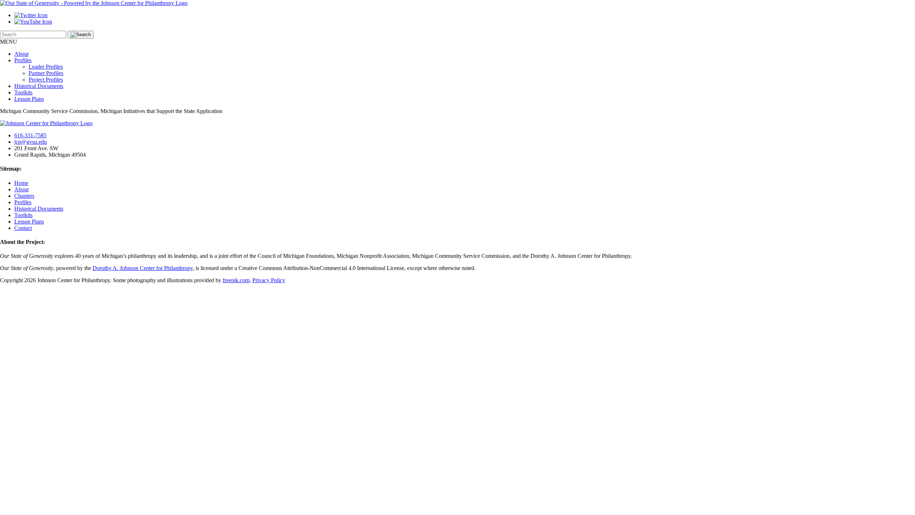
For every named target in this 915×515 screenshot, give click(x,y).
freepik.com (236, 280)
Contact (23, 228)
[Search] (81, 35)
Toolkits (23, 92)
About (21, 54)
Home (21, 183)
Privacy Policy (268, 280)
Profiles (22, 60)
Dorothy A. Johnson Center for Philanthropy (143, 268)
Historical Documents (38, 86)
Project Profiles (46, 80)
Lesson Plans (29, 99)
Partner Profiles (46, 73)
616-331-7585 (30, 135)
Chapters (24, 196)
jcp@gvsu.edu (30, 142)
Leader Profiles (46, 67)
